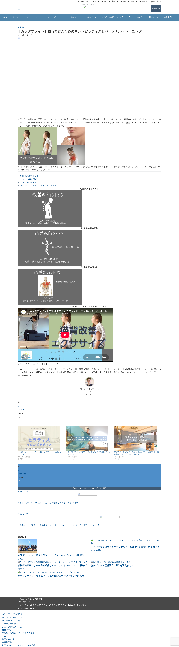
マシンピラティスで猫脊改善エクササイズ (39, 185)
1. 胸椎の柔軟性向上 (29, 176)
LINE (103, 488)
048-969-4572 (25, 601)
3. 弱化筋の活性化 (28, 182)
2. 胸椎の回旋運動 (28, 179)
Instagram (88, 488)
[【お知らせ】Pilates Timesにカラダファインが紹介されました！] (40, 438)
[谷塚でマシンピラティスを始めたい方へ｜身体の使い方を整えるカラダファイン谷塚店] (137, 438)
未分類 (21, 27)
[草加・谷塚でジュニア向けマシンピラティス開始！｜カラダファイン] (89, 438)
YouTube (97, 488)
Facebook (78, 488)
